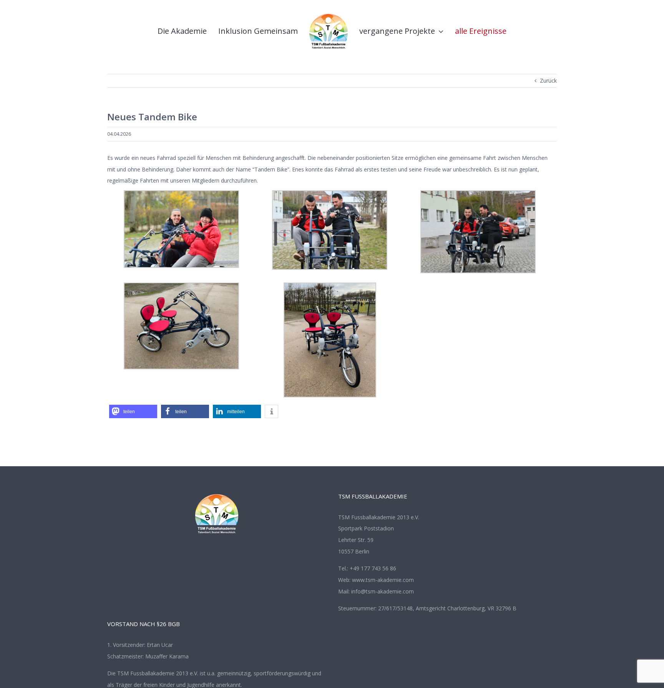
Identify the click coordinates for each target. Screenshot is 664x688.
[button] (133, 411)
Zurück (548, 80)
